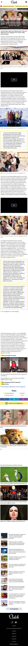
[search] (1, 2)
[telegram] (14, 399)
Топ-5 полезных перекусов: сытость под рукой (13, 386)
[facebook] (4, 399)
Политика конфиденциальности (14, 628)
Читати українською (22, 9)
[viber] (23, 399)
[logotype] (14, 2)
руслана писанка (9, 395)
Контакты (14, 641)
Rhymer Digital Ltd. (14, 644)
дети (23, 395)
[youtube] (15, 622)
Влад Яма (23, 333)
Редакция (14, 638)
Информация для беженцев (8, 6)
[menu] (26, 2)
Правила (14, 633)
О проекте (14, 636)
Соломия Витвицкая (9, 393)
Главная (14, 625)
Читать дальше (14, 609)
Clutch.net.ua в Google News (15, 403)
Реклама (14, 631)
